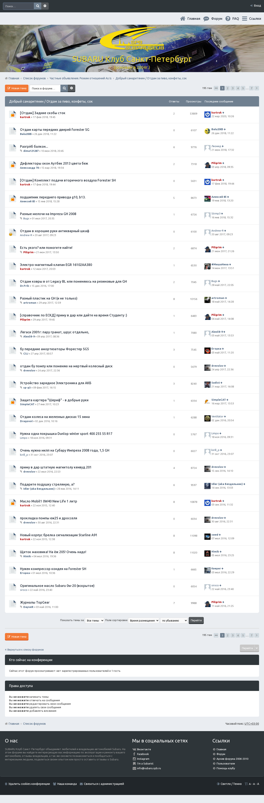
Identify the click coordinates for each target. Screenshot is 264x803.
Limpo (23, 437)
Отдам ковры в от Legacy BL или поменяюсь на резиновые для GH (73, 281)
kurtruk (25, 117)
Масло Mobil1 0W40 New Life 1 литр (48, 501)
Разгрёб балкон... (34, 146)
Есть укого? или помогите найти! (46, 247)
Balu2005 (26, 133)
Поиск (37, 6)
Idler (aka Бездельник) (39, 488)
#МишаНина (220, 264)
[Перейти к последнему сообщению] (223, 112)
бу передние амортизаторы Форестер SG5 (54, 349)
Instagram (143, 758)
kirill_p (24, 454)
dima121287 (31, 150)
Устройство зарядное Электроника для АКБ (55, 383)
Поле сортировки (116, 620)
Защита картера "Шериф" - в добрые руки (54, 400)
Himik (27, 556)
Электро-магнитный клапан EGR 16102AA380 (56, 265)
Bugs (26, 218)
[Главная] (132, 47)
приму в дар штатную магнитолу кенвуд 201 (56, 467)
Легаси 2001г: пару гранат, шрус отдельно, (54, 332)
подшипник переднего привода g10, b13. (53, 197)
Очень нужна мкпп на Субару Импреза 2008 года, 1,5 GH (64, 450)
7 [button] (251, 88)
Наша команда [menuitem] (67, 783)
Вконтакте (144, 749)
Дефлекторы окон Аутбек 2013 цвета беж (54, 163)
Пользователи (226, 763)
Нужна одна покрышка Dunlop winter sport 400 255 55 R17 (66, 433)
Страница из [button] (216, 88)
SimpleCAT (27, 404)
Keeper (216, 568)
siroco (23, 589)
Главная (197, 18)
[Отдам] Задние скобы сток (42, 113)
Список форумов (34, 723)
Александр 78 (29, 167)
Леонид (216, 146)
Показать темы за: (72, 620)
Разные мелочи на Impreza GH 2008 (48, 214)
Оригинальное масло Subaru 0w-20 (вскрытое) (57, 586)
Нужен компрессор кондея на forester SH (53, 569)
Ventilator (217, 416)
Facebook (143, 754)
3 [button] (232, 88)
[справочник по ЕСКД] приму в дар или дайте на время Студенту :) (73, 315)
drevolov (29, 370)
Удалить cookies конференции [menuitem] (29, 783)
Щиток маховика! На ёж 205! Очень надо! (53, 552)
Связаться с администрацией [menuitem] (104, 783)
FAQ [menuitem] (239, 18)
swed (214, 534)
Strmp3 (215, 213)
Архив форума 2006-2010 (232, 758)
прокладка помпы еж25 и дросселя (48, 518)
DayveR (28, 606)
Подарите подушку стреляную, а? (47, 484)
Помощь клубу (226, 768)
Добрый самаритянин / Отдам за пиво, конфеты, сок (51, 101)
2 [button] (227, 88)
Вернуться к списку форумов (25, 649)
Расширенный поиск (45, 6)
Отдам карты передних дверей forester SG (54, 129)
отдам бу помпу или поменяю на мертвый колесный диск (66, 366)
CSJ (25, 353)
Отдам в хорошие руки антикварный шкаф (54, 231)
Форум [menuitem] (220, 18)
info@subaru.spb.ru (149, 768)
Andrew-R (26, 235)
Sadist (215, 382)
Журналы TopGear (35, 602)
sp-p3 (27, 387)
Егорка (216, 348)
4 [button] (238, 88)
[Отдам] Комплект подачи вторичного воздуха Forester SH (68, 180)
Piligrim (216, 163)
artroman (29, 302)
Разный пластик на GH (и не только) (48, 298)
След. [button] (256, 88)
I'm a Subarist (145, 763)
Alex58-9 (29, 336)
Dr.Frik (24, 285)
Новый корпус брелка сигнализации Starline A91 (58, 535)
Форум (221, 754)
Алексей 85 (27, 201)
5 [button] (243, 88)
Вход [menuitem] (257, 5)
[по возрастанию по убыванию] (174, 620)
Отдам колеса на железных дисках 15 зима (55, 417)
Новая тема (18, 88)
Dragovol (26, 421)
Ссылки (255, 18)
